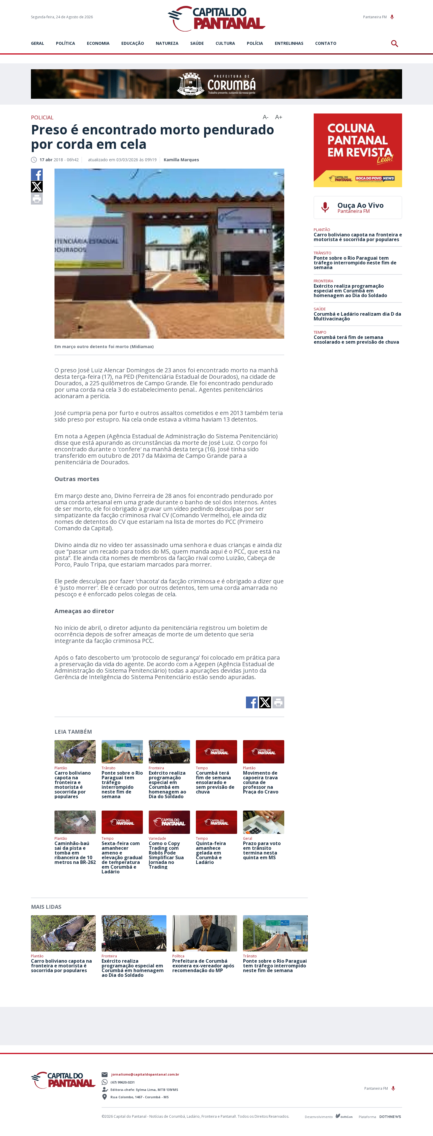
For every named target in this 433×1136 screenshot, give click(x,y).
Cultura (225, 43)
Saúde (197, 43)
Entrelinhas (289, 43)
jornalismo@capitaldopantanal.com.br (145, 1074)
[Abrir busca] (395, 43)
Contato (325, 43)
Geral (37, 43)
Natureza (167, 43)
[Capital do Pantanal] (217, 19)
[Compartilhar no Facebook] (37, 174)
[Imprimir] (37, 199)
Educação (132, 43)
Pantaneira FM (375, 16)
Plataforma (368, 1116)
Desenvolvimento (319, 1116)
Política (65, 43)
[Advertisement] (358, 393)
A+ (278, 117)
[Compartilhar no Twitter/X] (37, 186)
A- (266, 117)
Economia (98, 43)
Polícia (255, 43)
